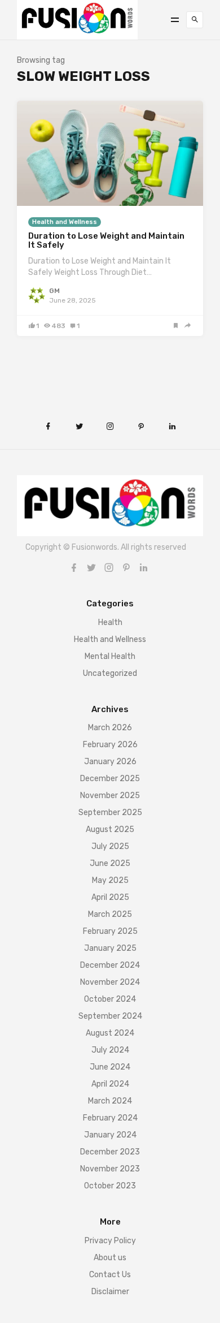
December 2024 (110, 965)
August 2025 (110, 829)
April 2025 (110, 897)
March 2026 (110, 727)
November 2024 (110, 982)
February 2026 (110, 744)
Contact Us (110, 1274)
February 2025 (110, 931)
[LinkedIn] (144, 568)
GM (54, 290)
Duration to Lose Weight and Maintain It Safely (106, 241)
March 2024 (110, 1101)
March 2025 (110, 914)
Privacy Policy (110, 1241)
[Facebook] (74, 568)
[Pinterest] (126, 568)
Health (110, 622)
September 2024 (110, 1016)
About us (110, 1257)
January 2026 (110, 761)
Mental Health (110, 656)
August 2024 (110, 1033)
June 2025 (110, 863)
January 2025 (110, 948)
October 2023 (110, 1186)
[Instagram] (109, 568)
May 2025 (110, 880)
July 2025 (110, 846)
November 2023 (110, 1169)
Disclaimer (110, 1291)
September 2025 (110, 812)
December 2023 (110, 1152)
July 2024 (110, 1050)
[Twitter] (91, 568)
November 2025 (110, 795)
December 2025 (110, 778)
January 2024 (110, 1135)
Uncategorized (110, 673)
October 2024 (110, 999)
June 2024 (110, 1067)
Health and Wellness (64, 222)
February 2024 (110, 1118)
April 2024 (110, 1084)
